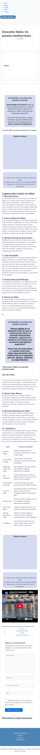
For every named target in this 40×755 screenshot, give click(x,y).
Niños (6, 9)
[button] (5, 626)
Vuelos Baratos (20, 740)
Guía (5, 3)
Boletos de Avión (8, 17)
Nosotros (20, 737)
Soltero (6, 12)
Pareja (6, 5)
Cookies (20, 735)
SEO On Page (21, 751)
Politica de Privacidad (20, 733)
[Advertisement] (22, 65)
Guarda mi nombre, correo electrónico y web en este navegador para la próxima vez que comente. (19, 703)
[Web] (20, 693)
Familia (6, 7)
